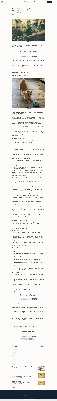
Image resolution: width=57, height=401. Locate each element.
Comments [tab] (14, 352)
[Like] (13, 17)
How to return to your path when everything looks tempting (21, 382)
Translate (14, 7)
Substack (48, 399)
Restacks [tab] (18, 352)
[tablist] (16, 353)
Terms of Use (33, 338)
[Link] (11, 72)
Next (42, 346)
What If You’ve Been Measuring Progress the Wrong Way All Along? (24, 367)
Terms (11, 399)
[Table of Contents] (1, 200)
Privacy (9, 399)
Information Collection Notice (28, 339)
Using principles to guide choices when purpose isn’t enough (21, 376)
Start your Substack (26, 399)
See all (14, 387)
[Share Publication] (46, 2)
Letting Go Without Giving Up (18, 381)
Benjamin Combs (29, 41)
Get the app (32, 399)
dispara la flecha (41, 227)
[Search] (44, 2)
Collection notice (14, 399)
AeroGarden (14, 149)
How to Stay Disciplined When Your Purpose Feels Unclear (22, 374)
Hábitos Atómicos (26, 193)
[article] (28, 369)
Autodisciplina (15, 5)
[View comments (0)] (15, 17)
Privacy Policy (35, 339)
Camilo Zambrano (19, 377)
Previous (15, 346)
